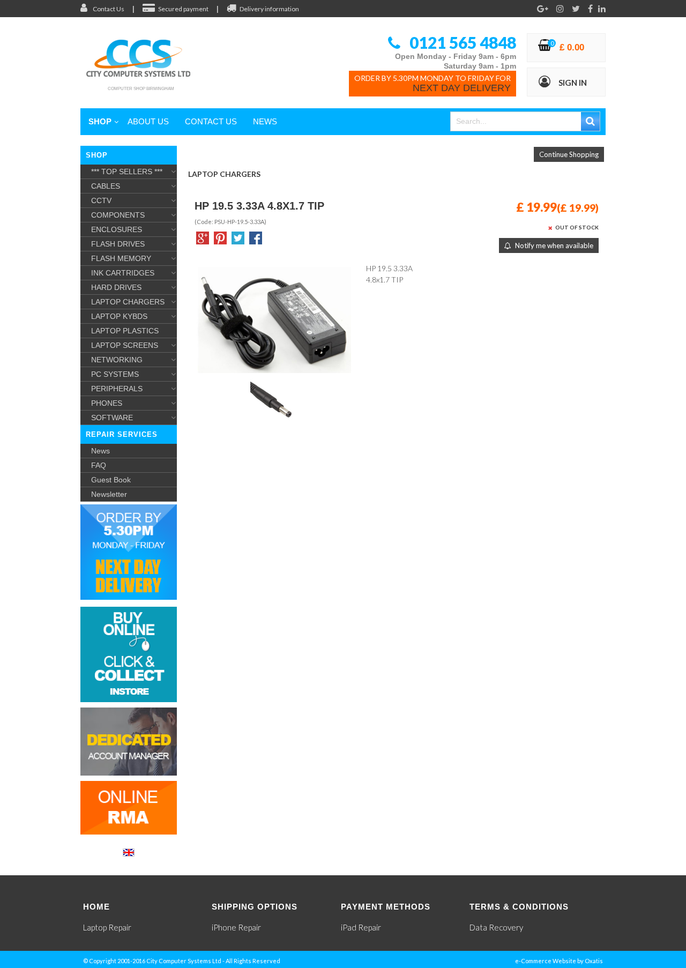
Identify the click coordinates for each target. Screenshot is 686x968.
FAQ (98, 465)
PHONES (106, 403)
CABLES (105, 186)
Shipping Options (254, 906)
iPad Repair (361, 927)
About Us (148, 121)
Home (96, 906)
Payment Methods (385, 906)
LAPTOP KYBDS (119, 316)
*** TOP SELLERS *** (126, 171)
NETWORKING (117, 359)
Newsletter (109, 494)
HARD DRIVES (116, 287)
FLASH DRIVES (118, 244)
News (265, 121)
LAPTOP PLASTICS (125, 330)
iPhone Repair (236, 927)
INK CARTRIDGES (122, 273)
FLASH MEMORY (121, 258)
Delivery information (269, 9)
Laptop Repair (107, 927)
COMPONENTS (118, 215)
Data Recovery (496, 927)
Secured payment (183, 9)
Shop (99, 121)
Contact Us (108, 9)
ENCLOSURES (116, 229)
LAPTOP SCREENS (124, 345)
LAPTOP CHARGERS (128, 301)
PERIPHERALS (117, 388)
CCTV (101, 200)
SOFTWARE (112, 417)
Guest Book (111, 479)
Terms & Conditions (519, 906)
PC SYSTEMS (115, 374)
